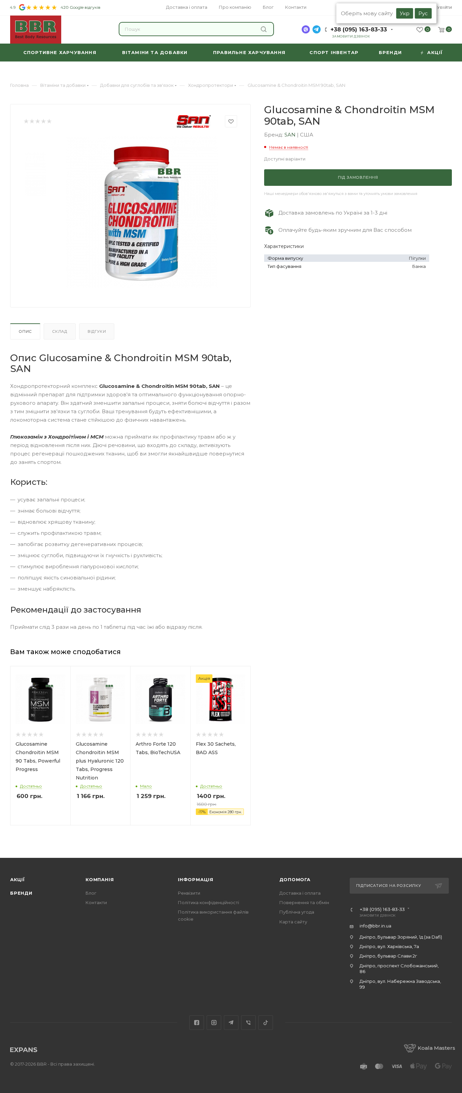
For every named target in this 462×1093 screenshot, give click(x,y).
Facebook (196, 1022)
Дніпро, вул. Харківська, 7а (389, 946)
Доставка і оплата (300, 893)
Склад (59, 331)
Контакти (96, 902)
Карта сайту (293, 921)
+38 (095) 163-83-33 (358, 29)
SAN (290, 134)
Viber (248, 1022)
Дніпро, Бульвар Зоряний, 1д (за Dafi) (401, 937)
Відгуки (97, 331)
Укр (405, 13)
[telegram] (317, 29)
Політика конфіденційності (208, 902)
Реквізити (189, 893)
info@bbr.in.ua (375, 925)
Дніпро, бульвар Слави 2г (388, 956)
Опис (25, 331)
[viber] (306, 29)
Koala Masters (436, 1048)
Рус (423, 13)
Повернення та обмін (304, 902)
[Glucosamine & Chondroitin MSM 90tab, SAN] (142, 212)
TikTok (265, 1022)
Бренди (21, 893)
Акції (17, 879)
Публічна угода (296, 912)
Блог (91, 893)
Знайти (264, 29)
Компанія (100, 879)
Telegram (231, 1022)
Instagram (214, 1022)
